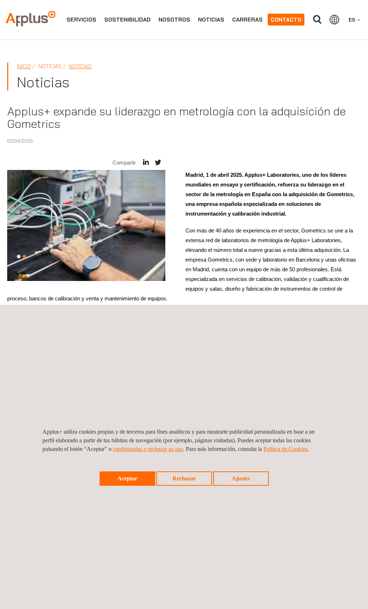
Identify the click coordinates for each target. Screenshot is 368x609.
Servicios (81, 19)
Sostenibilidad (127, 19)
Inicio (24, 66)
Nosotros (174, 19)
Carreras (247, 19)
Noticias (211, 19)
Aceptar (127, 478)
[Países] (334, 19)
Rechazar (184, 478)
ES (352, 20)
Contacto (286, 19)
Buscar (317, 20)
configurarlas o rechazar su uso (148, 449)
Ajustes (241, 478)
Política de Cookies (285, 449)
